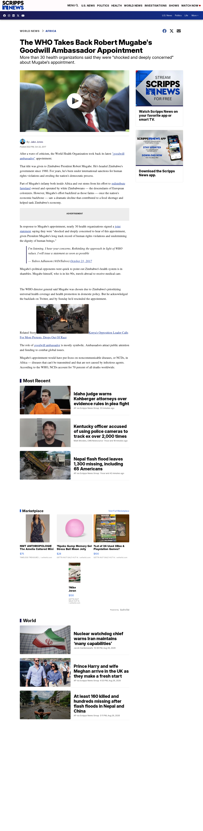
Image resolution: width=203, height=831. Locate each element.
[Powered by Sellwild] (124, 610)
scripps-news (14, 15)
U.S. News (88, 5)
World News (133, 5)
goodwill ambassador (47, 345)
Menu (71, 5)
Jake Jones (37, 141)
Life (186, 15)
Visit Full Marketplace (118, 511)
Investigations (156, 5)
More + (195, 15)
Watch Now (190, 5)
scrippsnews (5, 15)
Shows (174, 5)
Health (116, 5)
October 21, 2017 (81, 261)
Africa (51, 31)
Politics (103, 5)
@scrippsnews (24, 15)
